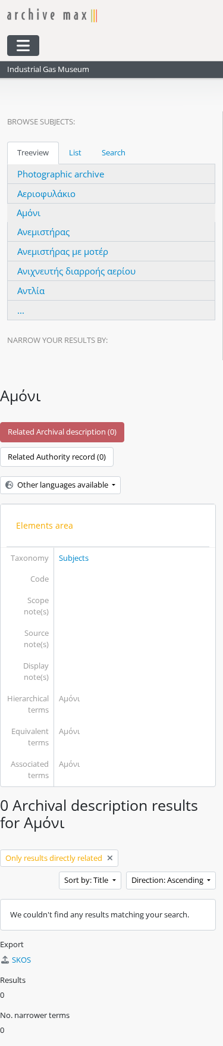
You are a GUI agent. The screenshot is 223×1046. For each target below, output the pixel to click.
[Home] (104, 15)
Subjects (74, 557)
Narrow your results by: (57, 340)
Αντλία (31, 290)
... (20, 310)
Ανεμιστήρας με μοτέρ (62, 251)
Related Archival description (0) (62, 431)
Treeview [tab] (33, 152)
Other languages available (62, 484)
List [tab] (75, 152)
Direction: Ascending (168, 880)
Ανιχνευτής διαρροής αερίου (76, 271)
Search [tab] (113, 152)
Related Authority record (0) (57, 456)
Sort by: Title (87, 880)
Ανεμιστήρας (43, 232)
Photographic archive (60, 174)
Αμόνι (28, 212)
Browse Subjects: (41, 121)
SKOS (21, 959)
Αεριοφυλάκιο (46, 193)
